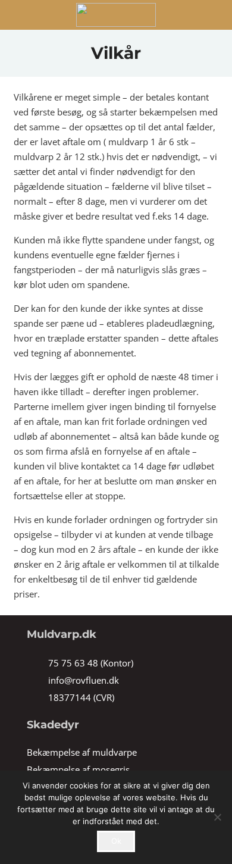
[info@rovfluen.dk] (37, 680)
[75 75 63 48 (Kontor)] (37, 663)
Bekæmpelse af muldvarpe (82, 752)
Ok (116, 841)
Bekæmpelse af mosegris (78, 769)
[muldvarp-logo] (116, 15)
